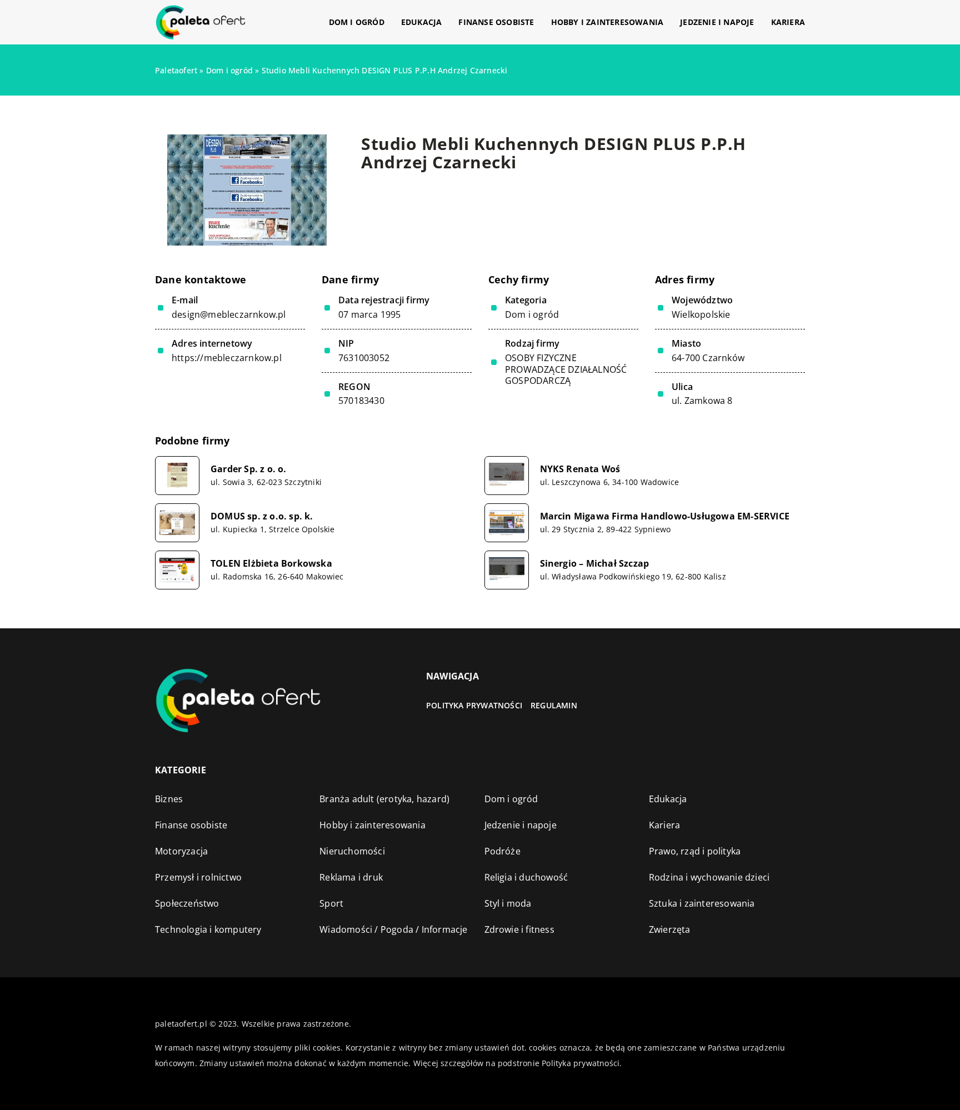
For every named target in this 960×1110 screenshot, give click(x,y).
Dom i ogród (356, 22)
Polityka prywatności (474, 705)
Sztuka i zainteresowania (702, 903)
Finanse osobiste (496, 22)
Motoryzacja (181, 851)
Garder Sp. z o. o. (249, 469)
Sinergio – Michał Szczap (594, 563)
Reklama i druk (351, 877)
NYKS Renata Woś (580, 469)
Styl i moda (508, 903)
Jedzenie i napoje (717, 22)
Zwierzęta (670, 929)
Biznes (169, 799)
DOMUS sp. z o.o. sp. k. (262, 516)
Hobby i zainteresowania (607, 22)
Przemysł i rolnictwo (198, 877)
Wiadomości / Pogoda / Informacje (393, 929)
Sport (331, 903)
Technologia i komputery (208, 929)
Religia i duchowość (526, 877)
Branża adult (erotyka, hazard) (384, 799)
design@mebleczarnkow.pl (229, 315)
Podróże (502, 851)
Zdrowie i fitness (519, 929)
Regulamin (554, 705)
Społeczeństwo (187, 903)
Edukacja (421, 22)
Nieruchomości (352, 851)
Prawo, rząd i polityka (695, 851)
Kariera (788, 22)
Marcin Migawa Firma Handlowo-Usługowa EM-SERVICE (665, 516)
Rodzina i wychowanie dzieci (709, 877)
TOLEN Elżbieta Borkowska (271, 563)
